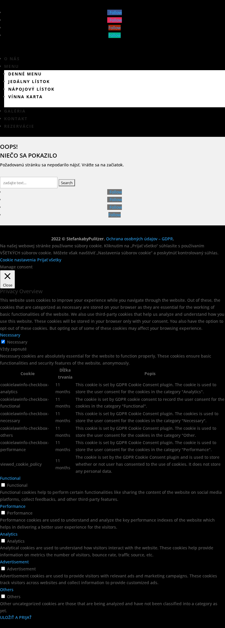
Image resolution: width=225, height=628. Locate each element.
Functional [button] (10, 478)
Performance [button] (12, 506)
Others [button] (6, 589)
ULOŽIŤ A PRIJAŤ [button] (16, 617)
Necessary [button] (10, 335)
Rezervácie (19, 126)
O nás (12, 58)
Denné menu (25, 74)
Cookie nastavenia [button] (18, 260)
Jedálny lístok (29, 81)
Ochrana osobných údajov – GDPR (139, 238)
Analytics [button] (9, 534)
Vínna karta (25, 96)
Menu (11, 66)
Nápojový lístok (31, 89)
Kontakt (16, 118)
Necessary (17, 342)
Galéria (15, 111)
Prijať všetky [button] (49, 260)
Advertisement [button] (14, 562)
